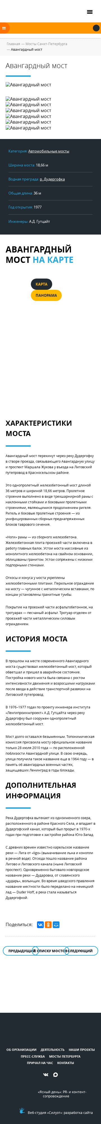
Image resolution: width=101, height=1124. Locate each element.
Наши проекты (82, 1049)
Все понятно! (96, 28)
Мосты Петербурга (65, 1056)
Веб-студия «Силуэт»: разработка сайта (60, 1112)
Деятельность (53, 1049)
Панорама (46, 295)
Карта (41, 284)
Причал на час (40, 1063)
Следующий (80, 951)
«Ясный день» (49, 1092)
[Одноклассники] (48, 924)
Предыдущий (22, 951)
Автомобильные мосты (48, 151)
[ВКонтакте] (40, 924)
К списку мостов (50, 951)
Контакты (65, 1063)
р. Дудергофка (52, 179)
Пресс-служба (33, 1056)
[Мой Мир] (56, 924)
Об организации (21, 1049)
